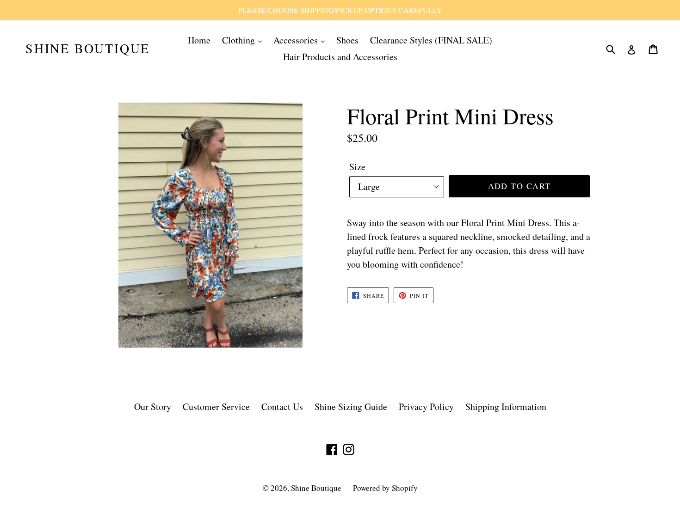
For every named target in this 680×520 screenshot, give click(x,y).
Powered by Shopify (385, 488)
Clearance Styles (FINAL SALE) (431, 40)
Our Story (152, 406)
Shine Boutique (87, 48)
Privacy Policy (426, 406)
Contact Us (282, 406)
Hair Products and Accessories (340, 56)
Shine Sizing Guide (351, 406)
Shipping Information (505, 406)
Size (357, 166)
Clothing (239, 40)
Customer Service (216, 406)
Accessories (296, 40)
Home (199, 40)
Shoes (347, 40)
